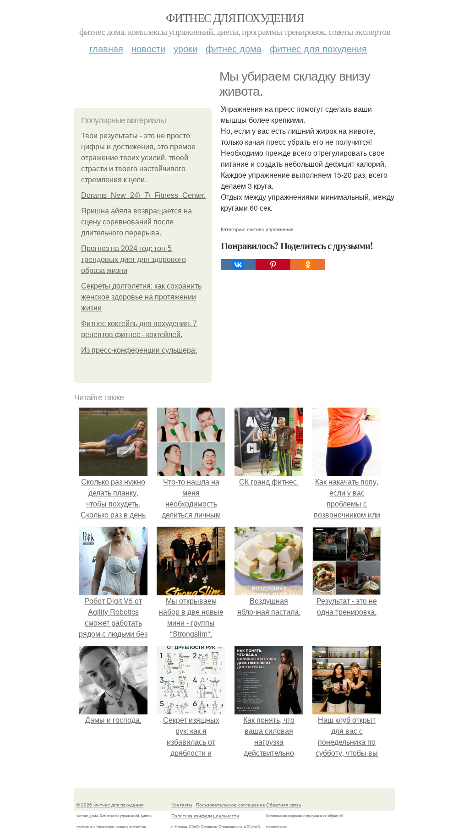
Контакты (181, 804)
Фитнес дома (234, 48)
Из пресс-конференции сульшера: (139, 350)
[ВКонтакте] (238, 264)
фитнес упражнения (270, 229)
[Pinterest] (273, 264)
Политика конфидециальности (205, 815)
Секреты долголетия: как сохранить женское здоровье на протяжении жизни (141, 297)
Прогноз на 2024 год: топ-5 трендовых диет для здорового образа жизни (133, 259)
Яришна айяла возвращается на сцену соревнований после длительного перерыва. (136, 222)
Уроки (185, 48)
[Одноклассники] (307, 264)
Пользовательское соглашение (230, 804)
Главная (106, 48)
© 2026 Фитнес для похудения (109, 804)
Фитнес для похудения (234, 17)
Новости (148, 48)
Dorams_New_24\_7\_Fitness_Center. (143, 195)
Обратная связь (283, 804)
